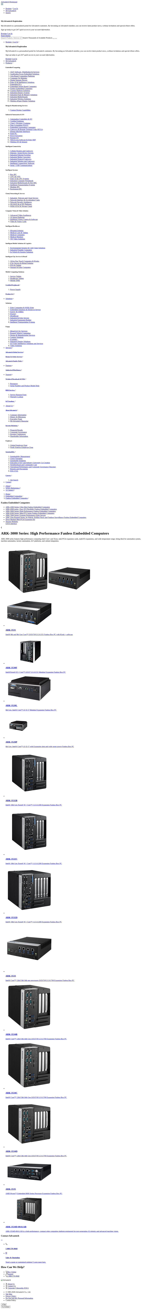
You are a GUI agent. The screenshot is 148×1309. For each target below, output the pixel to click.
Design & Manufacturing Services (22, 335)
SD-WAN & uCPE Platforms (21, 204)
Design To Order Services (14, 357)
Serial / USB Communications (21, 165)
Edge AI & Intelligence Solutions (22, 82)
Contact (8, 482)
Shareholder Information (19, 436)
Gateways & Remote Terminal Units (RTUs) (26, 129)
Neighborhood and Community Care (23, 465)
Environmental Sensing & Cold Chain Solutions (27, 248)
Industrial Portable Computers (21, 250)
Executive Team (16, 419)
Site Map (9, 1294)
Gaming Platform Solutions (20, 91)
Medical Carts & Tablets (19, 233)
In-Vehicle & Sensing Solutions (21, 252)
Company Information (18, 415)
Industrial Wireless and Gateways (22, 161)
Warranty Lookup (16, 397)
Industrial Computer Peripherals (21, 181)
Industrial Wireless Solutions (20, 99)
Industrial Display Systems (20, 93)
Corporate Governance (18, 432)
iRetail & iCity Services (18, 331)
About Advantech (11, 410)
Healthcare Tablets (17, 278)
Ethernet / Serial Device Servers (21, 153)
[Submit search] (54, 38)
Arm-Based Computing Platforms (22, 76)
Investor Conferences (18, 434)
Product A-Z (10, 294)
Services (9, 348)
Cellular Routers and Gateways (21, 151)
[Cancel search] (56, 38)
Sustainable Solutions (18, 461)
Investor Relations (12, 425)
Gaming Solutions (16, 337)
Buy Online (12, 1272)
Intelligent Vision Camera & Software (24, 219)
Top (4, 1304)
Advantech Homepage (9, 2)
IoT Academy (10, 401)
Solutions (9, 299)
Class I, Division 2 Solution (20, 123)
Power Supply (15, 289)
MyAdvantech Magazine (19, 421)
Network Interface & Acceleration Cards (25, 200)
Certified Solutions (17, 121)
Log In (15, 9)
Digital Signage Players (18, 80)
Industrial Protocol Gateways (20, 159)
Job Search (14, 480)
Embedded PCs (16, 84)
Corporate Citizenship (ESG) (18, 1288)
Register (9, 9)
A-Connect (10, 490)
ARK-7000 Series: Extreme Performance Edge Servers (26, 515)
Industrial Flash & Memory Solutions (23, 95)
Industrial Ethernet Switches (20, 155)
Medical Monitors (16, 237)
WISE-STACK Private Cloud (21, 206)
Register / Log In (12, 42)
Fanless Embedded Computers (21, 89)
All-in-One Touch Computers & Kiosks (24, 261)
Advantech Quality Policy (14, 361)
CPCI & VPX (15, 177)
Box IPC (13, 174)
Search (8, 13)
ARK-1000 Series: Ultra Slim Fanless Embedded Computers (28, 507)
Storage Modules (12, 522)
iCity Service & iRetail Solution (21, 263)
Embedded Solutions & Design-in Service (25, 310)
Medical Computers (17, 235)
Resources (14, 384)
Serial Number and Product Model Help (24, 386)
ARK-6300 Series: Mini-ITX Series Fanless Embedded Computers (30, 513)
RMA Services (10, 390)
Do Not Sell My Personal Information (19, 1298)
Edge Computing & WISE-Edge (22, 308)
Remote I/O (14, 138)
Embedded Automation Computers (22, 127)
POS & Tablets (15, 265)
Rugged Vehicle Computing (20, 333)
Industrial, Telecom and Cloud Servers (24, 198)
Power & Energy (16, 136)
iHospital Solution (16, 231)
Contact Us (12, 1286)
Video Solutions (16, 346)
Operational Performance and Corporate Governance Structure (33, 467)
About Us (9, 406)
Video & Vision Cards (18, 222)
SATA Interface (11, 524)
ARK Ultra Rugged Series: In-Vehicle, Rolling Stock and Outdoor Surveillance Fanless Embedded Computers (46, 517)
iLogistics (13, 339)
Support (8, 375)
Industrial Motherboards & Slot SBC (23, 183)
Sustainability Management (20, 456)
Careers (8, 475)
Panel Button (5, 36)
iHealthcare (14, 316)
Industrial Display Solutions (20, 341)
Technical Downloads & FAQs (15, 379)
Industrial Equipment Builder (20, 320)
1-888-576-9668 (13, 1276)
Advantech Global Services (14, 352)
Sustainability (10, 452)
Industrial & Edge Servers (19, 318)
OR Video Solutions (17, 239)
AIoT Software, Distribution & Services (24, 72)
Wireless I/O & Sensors (18, 142)
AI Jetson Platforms (17, 217)
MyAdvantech (11, 11)
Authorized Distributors (13, 370)
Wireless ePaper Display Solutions (22, 101)
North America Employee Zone (21, 447)
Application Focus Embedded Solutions (24, 74)
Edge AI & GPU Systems (19, 179)
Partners (8, 366)
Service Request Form (18, 395)
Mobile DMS (15, 281)
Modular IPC (15, 187)
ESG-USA (14, 471)
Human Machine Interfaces (20, 132)
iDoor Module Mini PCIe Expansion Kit (20, 519)
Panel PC (13, 134)
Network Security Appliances (21, 202)
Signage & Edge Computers (20, 267)
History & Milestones (18, 417)
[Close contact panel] (2, 1240)
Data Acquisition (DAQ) (19, 125)
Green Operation (16, 459)
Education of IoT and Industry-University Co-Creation (30, 463)
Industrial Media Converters (20, 157)
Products (9, 63)
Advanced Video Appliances (20, 215)
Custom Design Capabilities (20, 110)
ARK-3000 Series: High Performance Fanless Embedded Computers (31, 511)
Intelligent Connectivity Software (22, 163)
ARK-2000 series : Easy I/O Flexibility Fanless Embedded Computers (31, 509)
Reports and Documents (19, 469)
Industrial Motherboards (19, 97)
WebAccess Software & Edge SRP (23, 140)
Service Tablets (15, 276)
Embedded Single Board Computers (23, 86)
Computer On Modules (18, 78)
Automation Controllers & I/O (21, 119)
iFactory (13, 314)
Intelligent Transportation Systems (22, 185)
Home (8, 494)
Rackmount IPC (16, 189)
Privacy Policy (11, 1296)
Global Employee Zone (18, 445)
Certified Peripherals (12, 285)
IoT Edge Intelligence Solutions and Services (26, 344)
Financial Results (16, 430)
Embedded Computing (14, 496)
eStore (8, 486)
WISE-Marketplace (13, 488)
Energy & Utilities (16, 312)
